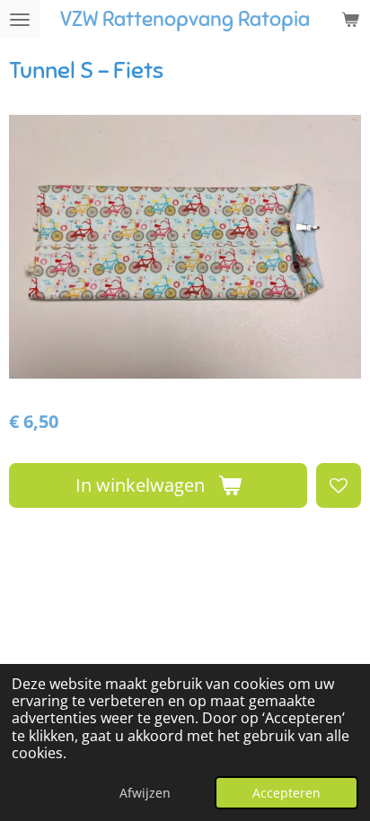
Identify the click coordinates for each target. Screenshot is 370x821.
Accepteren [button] (286, 792)
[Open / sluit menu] (20, 19)
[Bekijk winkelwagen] (350, 19)
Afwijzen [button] (145, 792)
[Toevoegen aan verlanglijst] (338, 485)
